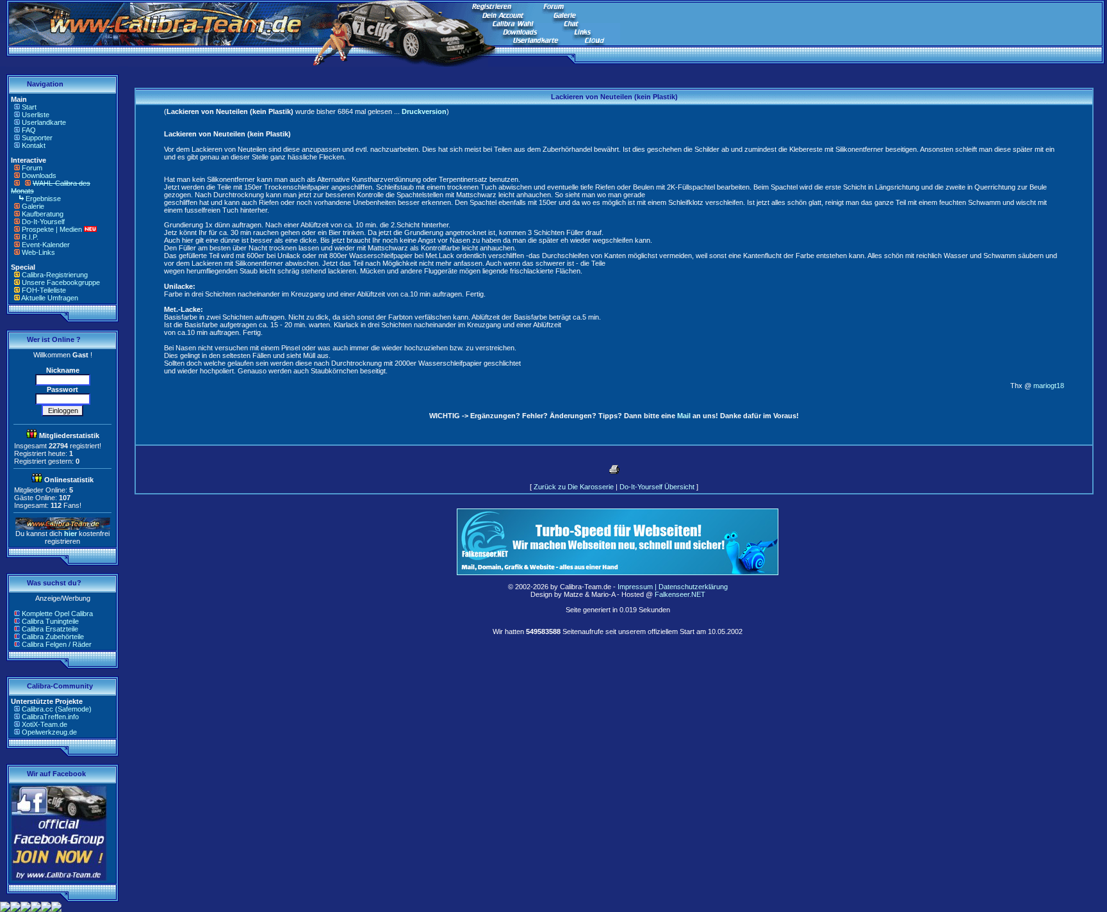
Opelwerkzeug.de (49, 732)
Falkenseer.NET (680, 594)
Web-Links (38, 252)
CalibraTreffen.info (50, 717)
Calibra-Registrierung (55, 275)
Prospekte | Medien (52, 229)
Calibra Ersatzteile (50, 629)
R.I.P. (30, 237)
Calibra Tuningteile (50, 621)
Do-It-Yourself (43, 221)
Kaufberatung (42, 214)
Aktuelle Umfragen (49, 298)
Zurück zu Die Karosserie (574, 487)
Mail (684, 415)
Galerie (33, 206)
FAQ (29, 130)
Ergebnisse (43, 198)
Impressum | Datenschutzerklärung (673, 586)
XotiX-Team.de (44, 724)
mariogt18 (1048, 385)
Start (29, 107)
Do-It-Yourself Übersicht (656, 487)
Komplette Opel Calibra (57, 613)
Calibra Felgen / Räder (57, 644)
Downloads (39, 175)
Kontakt (33, 145)
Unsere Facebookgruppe (61, 282)
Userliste (35, 114)
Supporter (37, 138)
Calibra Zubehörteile (53, 636)
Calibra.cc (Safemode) (57, 709)
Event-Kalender (46, 244)
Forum (32, 168)
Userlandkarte (44, 122)
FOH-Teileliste (44, 290)
